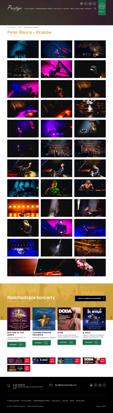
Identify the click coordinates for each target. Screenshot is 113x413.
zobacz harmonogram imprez (89, 298)
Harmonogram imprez (44, 8)
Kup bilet (13, 344)
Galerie (66, 8)
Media (72, 8)
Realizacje (58, 8)
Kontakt (88, 8)
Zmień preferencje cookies (35, 406)
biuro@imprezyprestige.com (66, 385)
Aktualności (30, 8)
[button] (2, 317)
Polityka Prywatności (19, 406)
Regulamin (79, 8)
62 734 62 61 (20, 385)
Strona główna (13, 401)
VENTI (104, 406)
